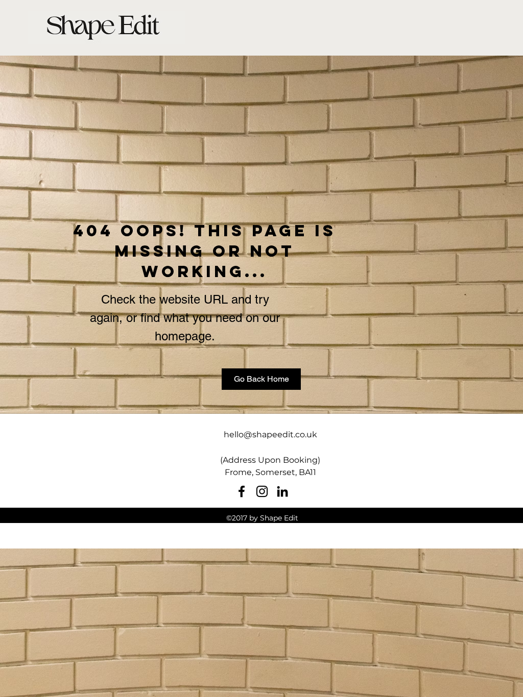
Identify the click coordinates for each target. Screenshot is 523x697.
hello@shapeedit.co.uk (270, 434)
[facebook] (241, 491)
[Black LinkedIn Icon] (282, 491)
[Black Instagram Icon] (262, 491)
